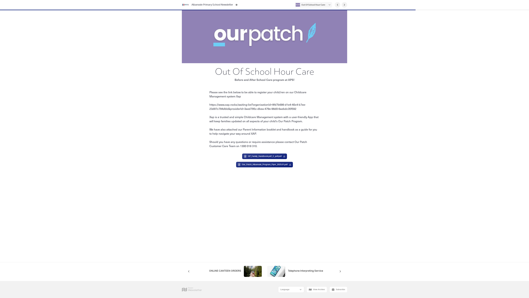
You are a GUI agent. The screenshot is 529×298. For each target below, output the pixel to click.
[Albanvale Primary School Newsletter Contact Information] (236, 5)
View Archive (319, 290)
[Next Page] (344, 5)
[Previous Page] (337, 5)
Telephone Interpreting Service (305, 271)
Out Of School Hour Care (313, 5)
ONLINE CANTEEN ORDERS (225, 271)
